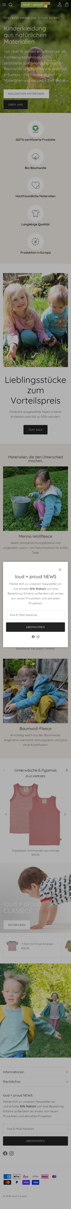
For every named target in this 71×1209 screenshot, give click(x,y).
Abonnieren (35, 627)
